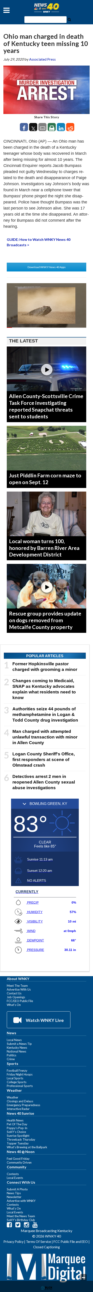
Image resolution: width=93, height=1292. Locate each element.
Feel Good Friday (18, 1158)
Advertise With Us (19, 989)
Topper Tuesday (18, 1143)
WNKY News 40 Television (46, 8)
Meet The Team (17, 985)
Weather (12, 1097)
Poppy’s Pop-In (17, 1128)
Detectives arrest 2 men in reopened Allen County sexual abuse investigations (43, 782)
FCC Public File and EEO (70, 1242)
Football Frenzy (17, 1070)
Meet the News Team (21, 1216)
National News (16, 1051)
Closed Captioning (46, 1247)
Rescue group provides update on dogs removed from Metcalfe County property (45, 620)
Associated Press (42, 59)
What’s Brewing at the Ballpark (27, 1147)
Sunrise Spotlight (18, 1135)
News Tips (14, 1193)
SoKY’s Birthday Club (21, 1220)
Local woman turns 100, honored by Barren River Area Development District (44, 548)
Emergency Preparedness (23, 1105)
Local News (14, 1040)
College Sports (16, 1082)
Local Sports (15, 1078)
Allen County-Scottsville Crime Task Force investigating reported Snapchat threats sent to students (46, 406)
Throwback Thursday (21, 1139)
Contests (13, 1174)
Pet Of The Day (17, 1124)
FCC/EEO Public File (20, 1001)
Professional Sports (20, 1086)
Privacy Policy (13, 1242)
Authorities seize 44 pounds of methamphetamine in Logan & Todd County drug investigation (45, 714)
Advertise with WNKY (21, 1201)
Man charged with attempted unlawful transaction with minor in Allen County (44, 737)
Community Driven (19, 1162)
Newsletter (14, 1197)
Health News (15, 1120)
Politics (11, 1055)
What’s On (14, 1005)
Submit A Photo (17, 1189)
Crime (11, 1059)
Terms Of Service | (39, 1242)
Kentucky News (17, 1047)
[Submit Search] (69, 19)
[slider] (46, 327)
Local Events (15, 1178)
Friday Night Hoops (20, 1074)
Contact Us (14, 993)
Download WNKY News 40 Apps (47, 267)
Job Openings (16, 997)
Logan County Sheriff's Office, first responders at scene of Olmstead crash (43, 760)
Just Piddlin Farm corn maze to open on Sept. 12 (45, 478)
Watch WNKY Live (44, 1020)
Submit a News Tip (19, 1044)
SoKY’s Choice (16, 1132)
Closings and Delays (20, 1101)
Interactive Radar (18, 1109)
